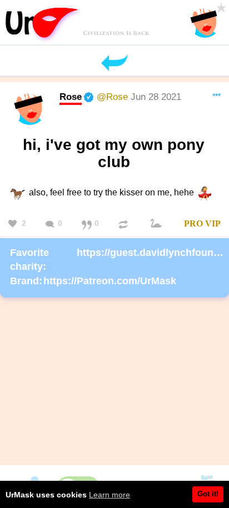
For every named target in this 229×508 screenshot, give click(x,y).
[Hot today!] (157, 224)
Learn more (109, 494)
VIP (213, 223)
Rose (70, 97)
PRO (193, 223)
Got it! (207, 494)
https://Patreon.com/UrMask (109, 280)
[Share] (124, 224)
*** (216, 96)
